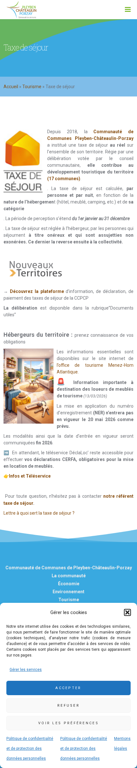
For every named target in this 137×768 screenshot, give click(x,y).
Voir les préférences (68, 723)
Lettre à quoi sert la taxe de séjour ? (39, 513)
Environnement (68, 591)
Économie (68, 583)
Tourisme (31, 86)
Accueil (11, 86)
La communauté (69, 575)
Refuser (68, 705)
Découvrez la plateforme (37, 291)
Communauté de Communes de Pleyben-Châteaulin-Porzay (68, 567)
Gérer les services (26, 669)
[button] (127, 612)
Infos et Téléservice (30, 476)
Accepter (68, 688)
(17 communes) (63, 178)
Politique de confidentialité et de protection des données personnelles (29, 748)
